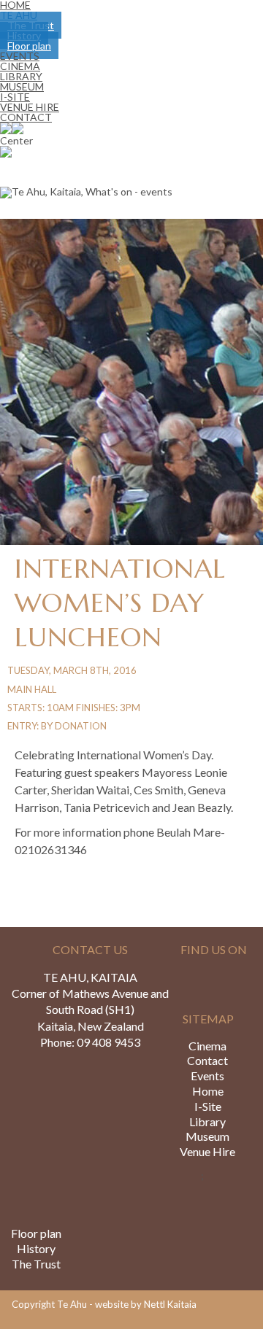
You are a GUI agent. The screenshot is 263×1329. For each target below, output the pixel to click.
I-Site (207, 1106)
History (36, 1248)
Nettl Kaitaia (170, 1304)
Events (207, 1075)
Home (208, 1091)
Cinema (207, 1046)
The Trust (36, 1264)
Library (207, 1121)
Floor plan (36, 1233)
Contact (26, 117)
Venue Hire (207, 1151)
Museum (207, 1136)
